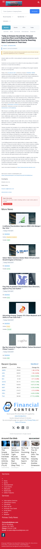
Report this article (7, 203)
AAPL (3, 373)
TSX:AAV (9, 329)
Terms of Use (34, 543)
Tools (32, 27)
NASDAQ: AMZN (31, 72)
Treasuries (32, 31)
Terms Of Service (20, 422)
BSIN (8, 358)
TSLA (3, 396)
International (25, 31)
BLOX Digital (27, 546)
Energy (8, 326)
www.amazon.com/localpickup (8, 107)
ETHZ (8, 297)
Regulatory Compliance (12, 237)
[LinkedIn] (23, 428)
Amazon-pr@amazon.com (7, 188)
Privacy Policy (31, 420)
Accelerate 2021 (12, 72)
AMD (3, 376)
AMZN (3, 370)
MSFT (3, 387)
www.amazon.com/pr (6, 192)
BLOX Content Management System (14, 546)
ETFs (24, 27)
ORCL (3, 393)
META (3, 384)
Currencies (17, 31)
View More (34, 364)
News (11, 31)
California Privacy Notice (14, 544)
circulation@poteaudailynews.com (18, 530)
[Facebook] (18, 428)
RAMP (8, 240)
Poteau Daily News (13, 543)
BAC (3, 379)
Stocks (16, 27)
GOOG (4, 382)
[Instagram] (27, 428)
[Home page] (14, 3)
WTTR (8, 268)
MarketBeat (7, 234)
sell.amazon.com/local (13, 104)
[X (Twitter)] (13, 428)
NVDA (3, 390)
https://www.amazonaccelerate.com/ (26, 167)
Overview (5, 31)
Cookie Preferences (24, 544)
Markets (6, 27)
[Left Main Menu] (3, 1)
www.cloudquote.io (20, 416)
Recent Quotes (7, 16)
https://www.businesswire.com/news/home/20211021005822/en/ (17, 175)
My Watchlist (21, 16)
